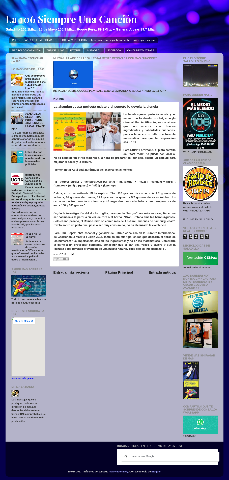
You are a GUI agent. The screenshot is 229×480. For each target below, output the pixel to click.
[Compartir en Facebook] (64, 259)
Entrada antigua (162, 272)
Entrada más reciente (71, 272)
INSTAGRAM (94, 50)
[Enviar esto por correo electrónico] (55, 259)
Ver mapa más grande (22, 378)
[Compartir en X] (61, 259)
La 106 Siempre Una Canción (71, 19)
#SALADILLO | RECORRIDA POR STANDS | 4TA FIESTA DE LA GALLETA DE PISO (28, 121)
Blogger (156, 471)
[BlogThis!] (58, 259)
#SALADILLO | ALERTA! (33, 236)
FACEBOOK (114, 50)
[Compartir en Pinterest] (67, 259)
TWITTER (75, 50)
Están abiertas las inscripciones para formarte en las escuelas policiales (35, 158)
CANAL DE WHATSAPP (140, 50)
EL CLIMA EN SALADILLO (198, 219)
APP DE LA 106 (55, 50)
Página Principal (119, 272)
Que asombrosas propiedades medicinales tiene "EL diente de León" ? (35, 81)
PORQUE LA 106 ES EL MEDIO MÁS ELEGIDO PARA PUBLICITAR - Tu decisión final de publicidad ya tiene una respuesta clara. (83, 40)
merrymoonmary (118, 471)
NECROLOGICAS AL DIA (26, 50)
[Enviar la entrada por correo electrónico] (72, 254)
